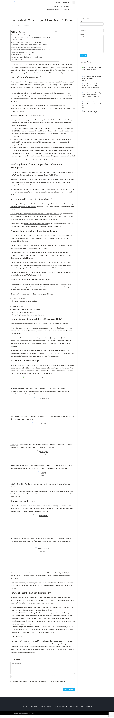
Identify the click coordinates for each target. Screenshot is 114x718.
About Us (66, 2)
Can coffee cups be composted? (24, 35)
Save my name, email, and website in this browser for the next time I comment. (39, 681)
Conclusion (18, 59)
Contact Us (65, 10)
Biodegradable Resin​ (45, 706)
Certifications (33, 706)
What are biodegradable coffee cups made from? (30, 45)
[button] (74, 2)
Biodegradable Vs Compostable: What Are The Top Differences (94, 85)
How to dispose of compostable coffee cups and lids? (31, 49)
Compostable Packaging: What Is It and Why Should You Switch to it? (94, 94)
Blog (13, 25)
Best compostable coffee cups (23, 52)
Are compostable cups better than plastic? (27, 42)
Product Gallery (52, 10)
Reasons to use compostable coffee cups (27, 47)
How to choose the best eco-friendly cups (27, 57)
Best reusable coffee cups (22, 54)
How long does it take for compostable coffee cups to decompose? (31, 38)
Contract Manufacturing (60, 6)
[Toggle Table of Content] (55, 31)
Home (57, 2)
